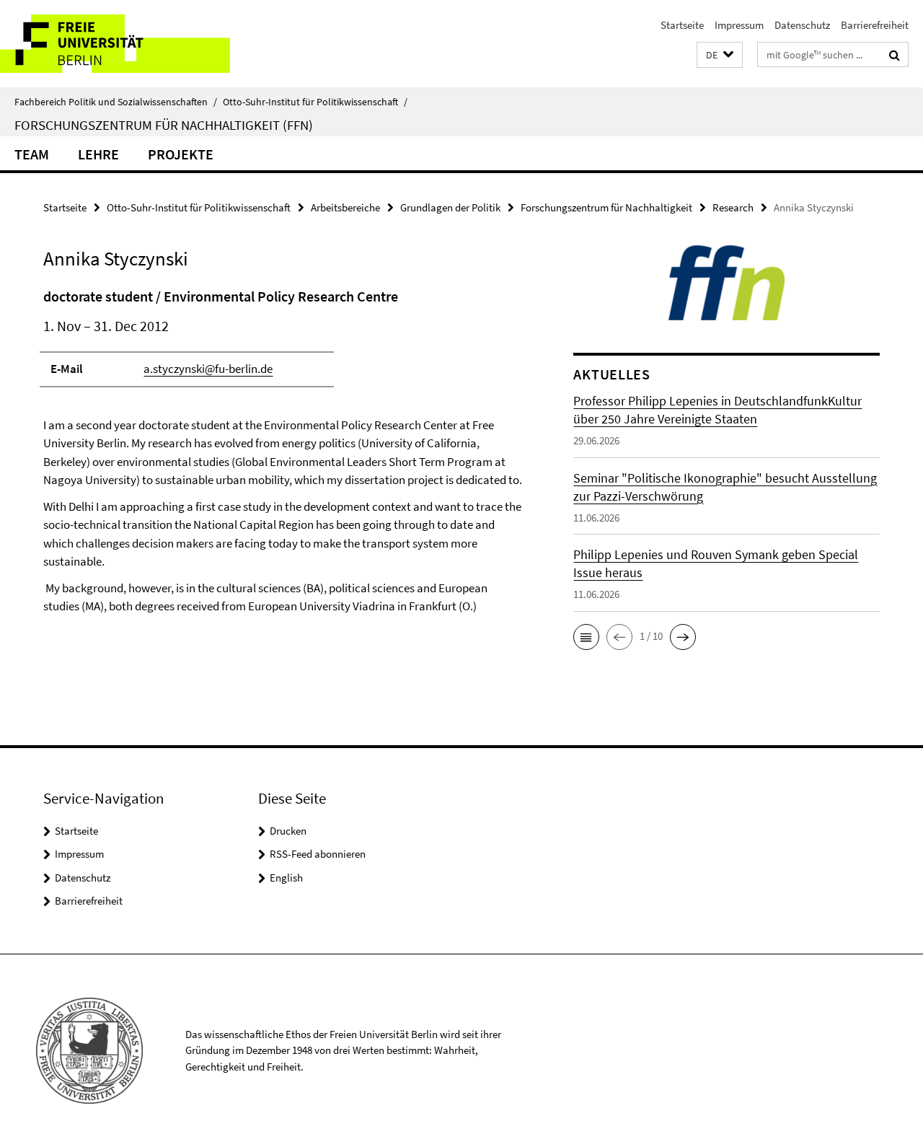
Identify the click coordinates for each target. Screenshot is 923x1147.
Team (31, 154)
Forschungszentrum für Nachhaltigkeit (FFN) (163, 124)
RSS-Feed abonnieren (318, 854)
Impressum (739, 25)
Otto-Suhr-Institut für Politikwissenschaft (315, 102)
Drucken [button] (288, 831)
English (286, 877)
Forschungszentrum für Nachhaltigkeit (606, 207)
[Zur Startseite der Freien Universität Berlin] (121, 43)
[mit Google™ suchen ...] (894, 54)
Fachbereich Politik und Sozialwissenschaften (115, 102)
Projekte (180, 154)
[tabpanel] (282, 477)
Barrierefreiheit (875, 25)
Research (733, 207)
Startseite (682, 25)
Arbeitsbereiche (345, 207)
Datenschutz (802, 25)
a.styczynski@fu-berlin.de (208, 369)
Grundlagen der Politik (450, 207)
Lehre (98, 154)
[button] (720, 55)
